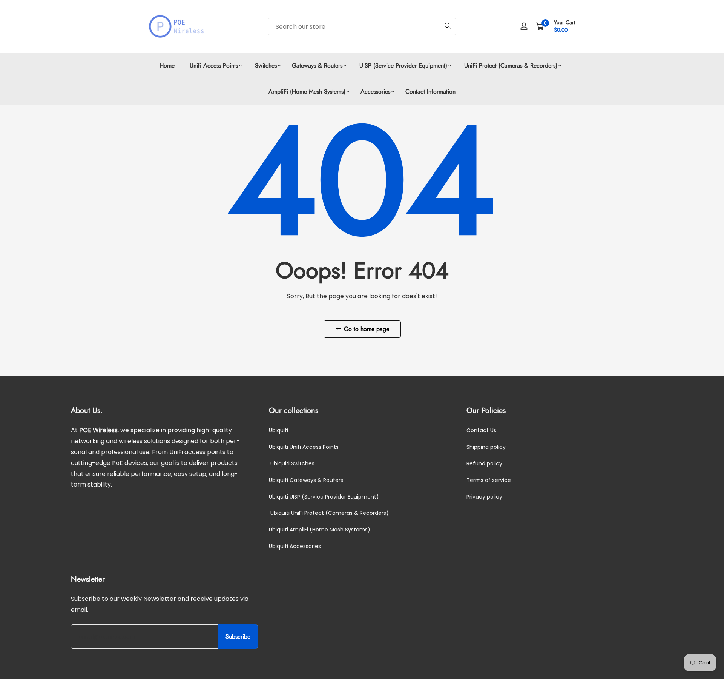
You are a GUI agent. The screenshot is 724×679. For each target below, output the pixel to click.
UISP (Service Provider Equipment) (402, 65)
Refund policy (484, 463)
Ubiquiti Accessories (295, 546)
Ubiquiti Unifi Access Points (304, 447)
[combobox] (362, 26)
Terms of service (488, 480)
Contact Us (481, 430)
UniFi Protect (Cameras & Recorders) (509, 65)
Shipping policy (486, 447)
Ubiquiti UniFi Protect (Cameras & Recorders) (329, 513)
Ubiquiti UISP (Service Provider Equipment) (324, 496)
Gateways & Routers (317, 65)
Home (167, 65)
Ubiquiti (278, 430)
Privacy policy (484, 496)
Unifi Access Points (214, 65)
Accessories (375, 91)
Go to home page (365, 329)
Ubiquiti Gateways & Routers (306, 480)
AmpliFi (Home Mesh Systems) (306, 91)
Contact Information (430, 91)
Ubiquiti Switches (291, 463)
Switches (265, 65)
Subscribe (237, 636)
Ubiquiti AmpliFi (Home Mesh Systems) (319, 529)
